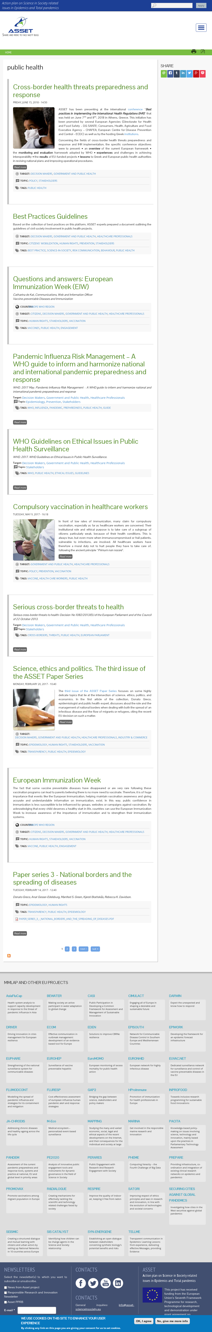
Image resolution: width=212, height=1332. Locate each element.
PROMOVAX (14, 1189)
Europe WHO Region (41, 306)
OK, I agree (144, 1321)
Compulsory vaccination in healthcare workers (80, 506)
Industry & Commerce (132, 737)
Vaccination (77, 321)
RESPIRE (94, 1189)
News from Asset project (23, 1287)
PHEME (133, 1157)
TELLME (134, 1232)
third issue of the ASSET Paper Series (91, 691)
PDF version (204, 51)
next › (83, 949)
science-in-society (59, 250)
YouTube (105, 1283)
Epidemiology (35, 402)
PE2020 (53, 1157)
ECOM (51, 1027)
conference (135, 109)
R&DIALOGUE (56, 1189)
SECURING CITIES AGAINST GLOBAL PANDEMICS (182, 1195)
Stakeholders (48, 180)
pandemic (55, 407)
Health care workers (53, 578)
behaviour (108, 250)
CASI (91, 996)
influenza (41, 407)
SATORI (134, 1189)
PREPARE (176, 1157)
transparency (37, 751)
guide (107, 407)
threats (54, 635)
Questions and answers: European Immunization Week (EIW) (63, 282)
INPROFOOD (178, 1090)
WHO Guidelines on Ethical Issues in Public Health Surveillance (75, 445)
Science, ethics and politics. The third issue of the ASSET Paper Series (79, 672)
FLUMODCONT (17, 1090)
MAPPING (95, 1121)
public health (37, 188)
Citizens (36, 313)
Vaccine (33, 578)
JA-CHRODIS (15, 1121)
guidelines (82, 473)
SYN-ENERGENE (100, 1232)
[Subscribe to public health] (9, 955)
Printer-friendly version (195, 51)
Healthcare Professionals (114, 236)
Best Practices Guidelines (50, 216)
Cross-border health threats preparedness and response (80, 90)
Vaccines (34, 328)
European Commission (152, 1295)
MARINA (134, 1121)
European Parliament (95, 635)
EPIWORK (176, 1027)
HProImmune (137, 1090)
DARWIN (175, 996)
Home (8, 52)
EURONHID (136, 1058)
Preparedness (73, 407)
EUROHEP (54, 1058)
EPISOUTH (136, 1027)
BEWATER (54, 996)
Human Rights (68, 243)
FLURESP (54, 1090)
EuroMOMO (96, 1058)
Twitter (93, 1283)
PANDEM (12, 1157)
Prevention (87, 243)
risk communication (86, 250)
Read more (20, 167)
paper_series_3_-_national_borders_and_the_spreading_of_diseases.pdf (66, 919)
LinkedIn (118, 1283)
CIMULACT (136, 996)
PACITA (174, 1121)
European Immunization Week (57, 780)
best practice (37, 250)
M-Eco (51, 1121)
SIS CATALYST (58, 1232)
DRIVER (11, 1027)
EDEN (92, 1027)
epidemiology (77, 751)
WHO (31, 407)
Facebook (81, 1283)
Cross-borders (38, 635)
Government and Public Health (75, 173)
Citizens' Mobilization (43, 243)
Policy (33, 180)
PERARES (95, 1157)
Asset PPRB (15, 1302)
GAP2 (92, 1090)
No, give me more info (172, 1321)
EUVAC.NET (177, 1058)
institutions (131, 134)
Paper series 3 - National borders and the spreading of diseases (72, 878)
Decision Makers (41, 173)
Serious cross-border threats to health (68, 606)
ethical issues (64, 473)
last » (95, 949)
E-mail (9, 1310)
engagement (69, 328)
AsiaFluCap (14, 996)
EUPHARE (13, 1058)
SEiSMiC (12, 1232)
